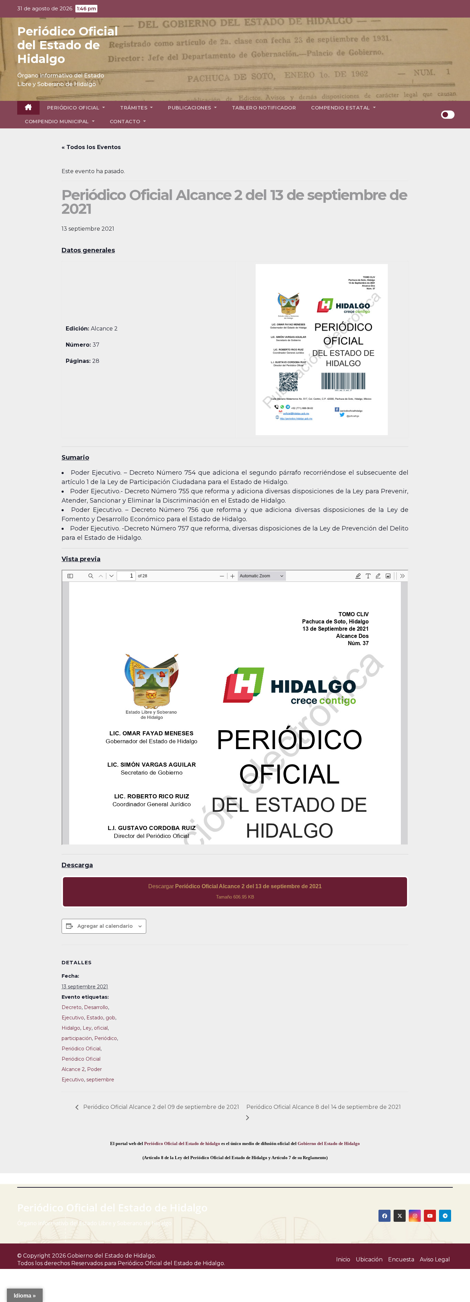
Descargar (235, 891)
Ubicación (369, 1259)
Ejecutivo (73, 1018)
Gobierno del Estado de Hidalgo (329, 1143)
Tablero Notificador (264, 108)
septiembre (100, 1080)
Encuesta (401, 1259)
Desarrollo (96, 1007)
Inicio (343, 1259)
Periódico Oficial (74, 108)
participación (77, 1038)
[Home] (28, 108)
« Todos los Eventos (91, 147)
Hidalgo (71, 1028)
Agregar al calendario (105, 926)
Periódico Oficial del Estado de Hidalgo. (171, 1263)
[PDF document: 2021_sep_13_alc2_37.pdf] (235, 707)
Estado (94, 1018)
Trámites (134, 108)
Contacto (126, 121)
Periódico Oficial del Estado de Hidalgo (67, 45)
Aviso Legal (435, 1259)
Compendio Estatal (341, 108)
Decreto (72, 1007)
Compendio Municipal (57, 121)
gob (110, 1018)
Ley (87, 1028)
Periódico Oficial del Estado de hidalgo (182, 1143)
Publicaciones (190, 108)
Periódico (105, 1038)
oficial (101, 1028)
